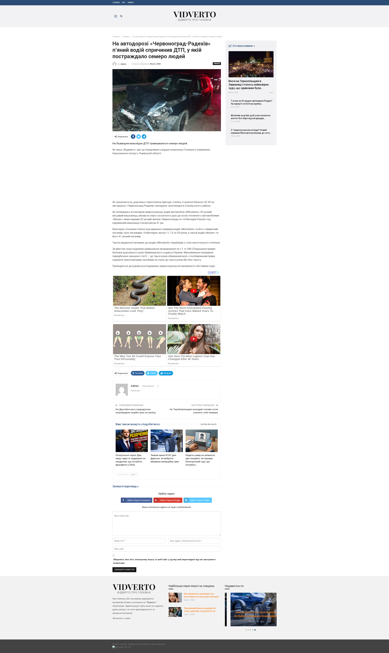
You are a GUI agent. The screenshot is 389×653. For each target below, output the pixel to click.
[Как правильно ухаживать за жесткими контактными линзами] (175, 597)
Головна (116, 2)
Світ (123, 2)
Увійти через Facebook (138, 500)
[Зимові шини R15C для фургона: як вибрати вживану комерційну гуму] (167, 441)
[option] (251, 611)
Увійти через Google (170, 500)
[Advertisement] (166, 179)
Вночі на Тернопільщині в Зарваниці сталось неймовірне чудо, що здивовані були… (249, 84)
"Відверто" (151, 602)
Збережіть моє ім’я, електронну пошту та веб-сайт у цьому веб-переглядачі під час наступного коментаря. (164, 561)
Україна (131, 2)
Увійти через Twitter (200, 500)
